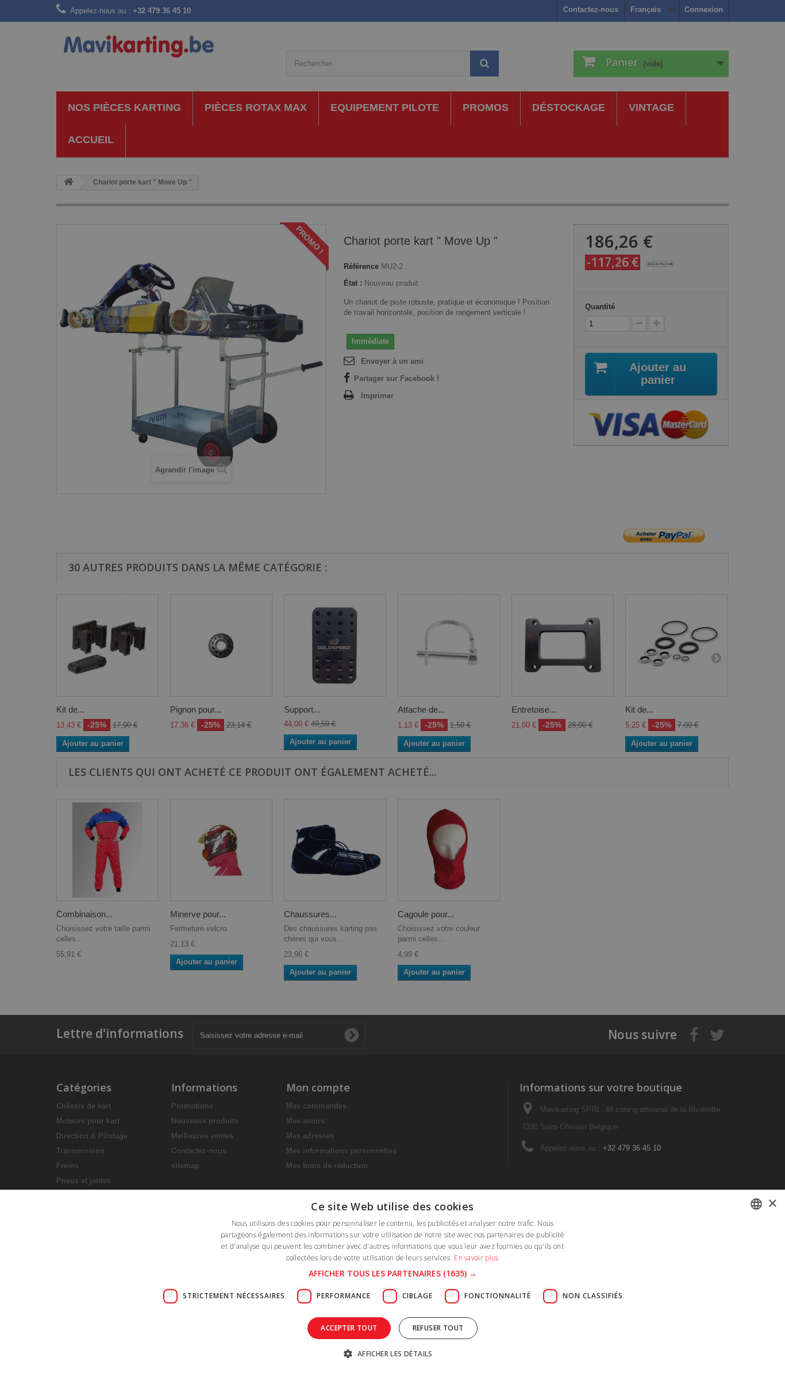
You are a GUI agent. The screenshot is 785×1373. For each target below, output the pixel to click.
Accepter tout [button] (349, 1328)
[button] (393, 1273)
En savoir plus (476, 1258)
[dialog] (392, 686)
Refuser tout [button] (438, 1328)
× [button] (772, 1203)
